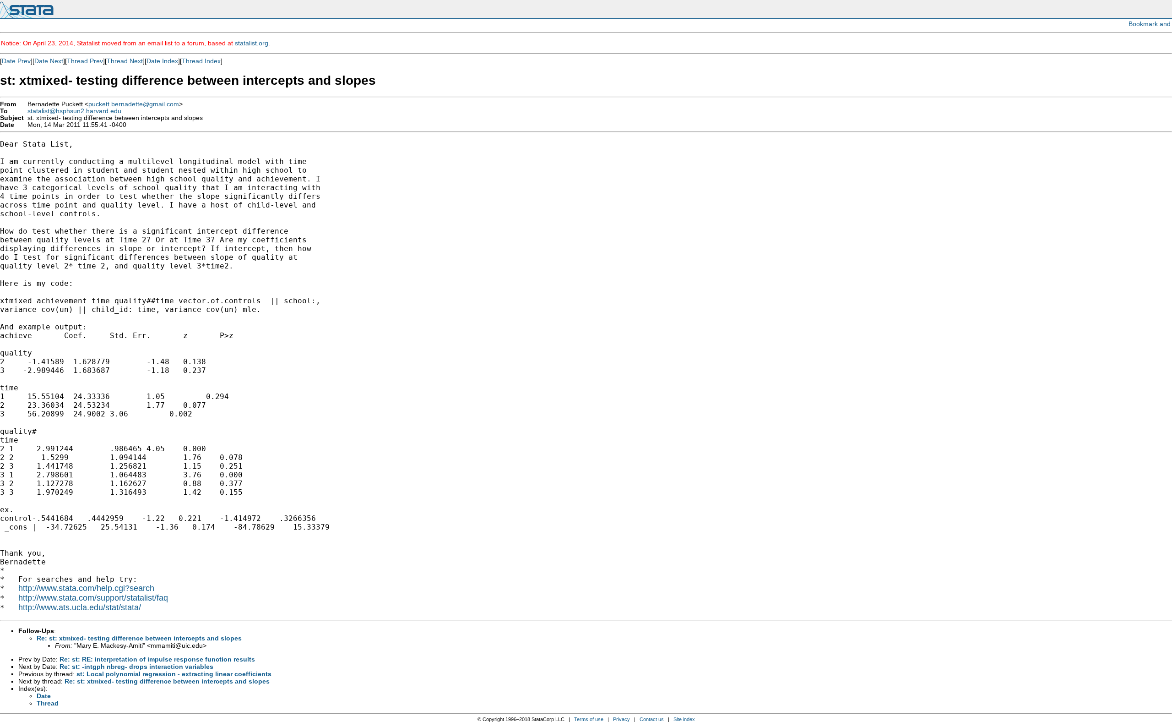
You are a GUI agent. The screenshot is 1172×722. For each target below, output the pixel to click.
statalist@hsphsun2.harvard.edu (74, 111)
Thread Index (201, 61)
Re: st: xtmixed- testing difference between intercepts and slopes (139, 638)
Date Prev (16, 61)
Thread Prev (85, 61)
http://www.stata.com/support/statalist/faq (93, 597)
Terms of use (588, 719)
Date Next (48, 61)
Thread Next (125, 61)
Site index (684, 719)
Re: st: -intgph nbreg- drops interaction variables (136, 666)
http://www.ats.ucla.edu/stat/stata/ (79, 607)
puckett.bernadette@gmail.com (133, 104)
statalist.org (251, 43)
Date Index (162, 61)
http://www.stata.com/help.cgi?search (86, 588)
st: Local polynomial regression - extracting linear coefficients (173, 674)
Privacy (621, 719)
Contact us (652, 719)
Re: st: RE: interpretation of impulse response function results (157, 659)
